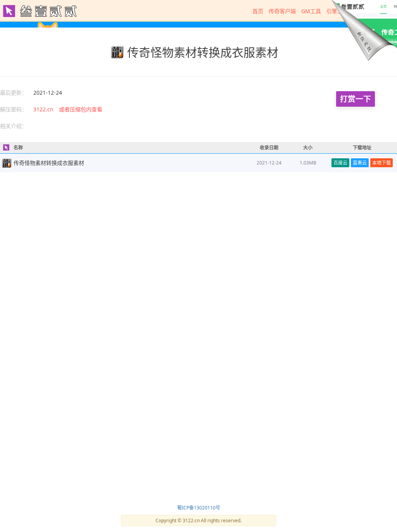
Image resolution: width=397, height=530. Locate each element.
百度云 (340, 162)
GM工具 (311, 11)
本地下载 (381, 162)
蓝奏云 (360, 162)
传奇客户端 (282, 11)
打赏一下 (355, 99)
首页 (257, 11)
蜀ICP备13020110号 (198, 507)
